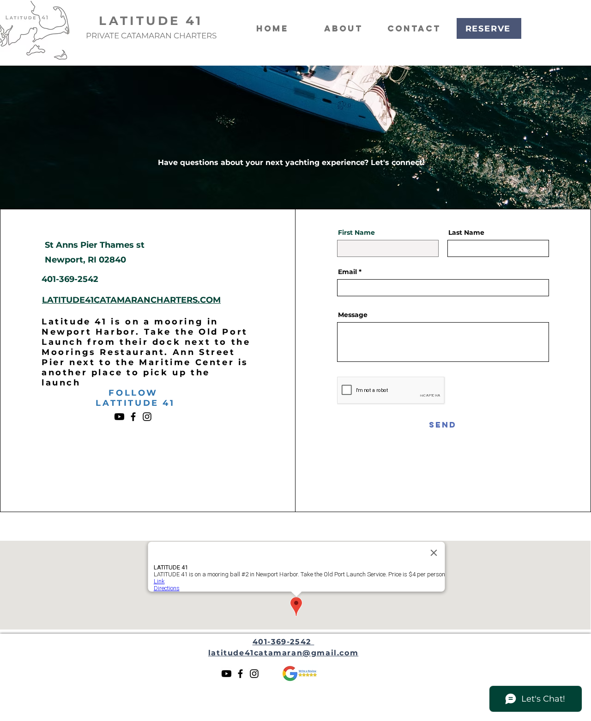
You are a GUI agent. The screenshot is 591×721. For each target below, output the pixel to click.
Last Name (466, 232)
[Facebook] (133, 416)
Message (353, 315)
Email (347, 272)
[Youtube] (119, 416)
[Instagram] (147, 416)
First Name (356, 232)
